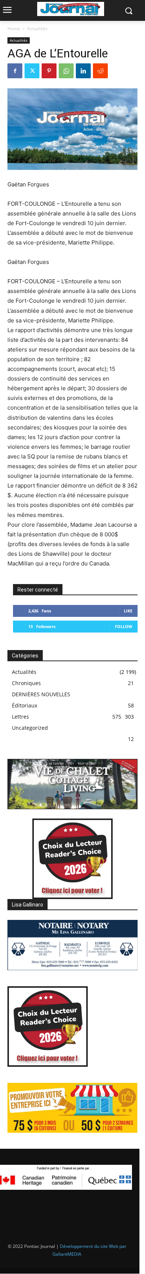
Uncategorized (30, 727)
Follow (123, 626)
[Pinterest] (49, 70)
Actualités (37, 28)
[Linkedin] (83, 70)
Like (128, 611)
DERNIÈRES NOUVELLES (41, 694)
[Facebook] (14, 70)
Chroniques (26, 683)
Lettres (20, 716)
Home (13, 28)
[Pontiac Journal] (70, 9)
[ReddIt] (100, 70)
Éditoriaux (24, 705)
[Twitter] (32, 70)
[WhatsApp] (66, 70)
